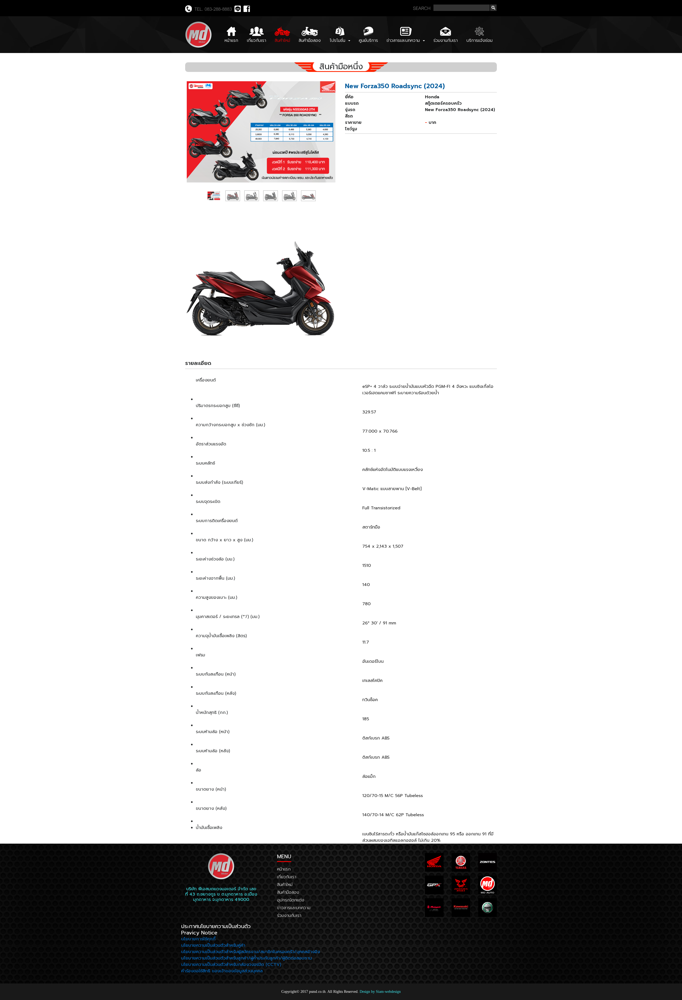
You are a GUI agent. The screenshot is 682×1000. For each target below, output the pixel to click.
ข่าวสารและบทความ (404, 40)
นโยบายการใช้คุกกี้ (198, 939)
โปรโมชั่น (338, 40)
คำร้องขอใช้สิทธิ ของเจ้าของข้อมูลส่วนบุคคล (222, 971)
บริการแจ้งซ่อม (479, 40)
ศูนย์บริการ (368, 40)
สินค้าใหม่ (282, 40)
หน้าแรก (231, 40)
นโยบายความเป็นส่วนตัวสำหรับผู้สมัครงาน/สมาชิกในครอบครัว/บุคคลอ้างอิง (250, 952)
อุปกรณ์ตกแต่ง (290, 900)
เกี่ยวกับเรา (256, 40)
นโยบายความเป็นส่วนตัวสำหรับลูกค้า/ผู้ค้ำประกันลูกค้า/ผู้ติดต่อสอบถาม (246, 958)
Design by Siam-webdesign (380, 991)
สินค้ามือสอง (310, 40)
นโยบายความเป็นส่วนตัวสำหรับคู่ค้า (213, 945)
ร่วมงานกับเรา (445, 40)
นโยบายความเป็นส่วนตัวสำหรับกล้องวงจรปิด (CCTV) (231, 964)
